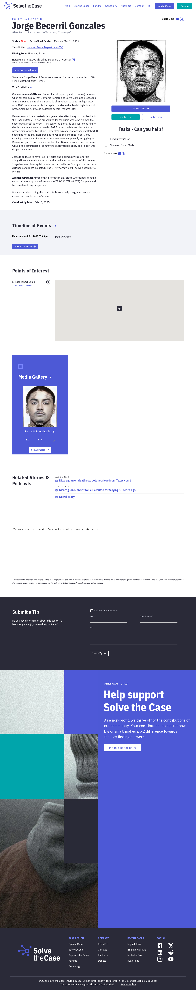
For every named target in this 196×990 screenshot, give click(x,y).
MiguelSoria (134, 944)
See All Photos (38, 449)
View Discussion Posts (25, 70)
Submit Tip (97, 653)
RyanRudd (133, 960)
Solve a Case (76, 949)
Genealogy (111, 5)
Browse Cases (81, 5)
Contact (139, 5)
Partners (103, 955)
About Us (126, 5)
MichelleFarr (134, 955)
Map (67, 5)
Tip (92, 627)
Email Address (146, 616)
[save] (27, 440)
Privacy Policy (128, 984)
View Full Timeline (23, 246)
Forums (97, 5)
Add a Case (164, 6)
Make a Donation (121, 748)
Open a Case (76, 944)
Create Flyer (126, 117)
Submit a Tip (139, 108)
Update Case (156, 117)
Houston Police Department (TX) (45, 47)
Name (93, 616)
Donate (185, 6)
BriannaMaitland (136, 949)
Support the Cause (79, 955)
